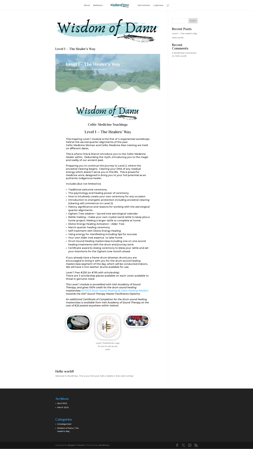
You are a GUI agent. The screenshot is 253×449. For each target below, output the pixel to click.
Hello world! (64, 371)
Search (193, 21)
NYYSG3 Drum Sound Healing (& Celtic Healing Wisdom (115, 290)
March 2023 (63, 407)
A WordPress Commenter (184, 53)
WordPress (103, 445)
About (87, 5)
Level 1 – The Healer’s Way (75, 49)
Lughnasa (158, 5)
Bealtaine (98, 5)
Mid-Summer (144, 5)
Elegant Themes (76, 445)
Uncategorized (64, 424)
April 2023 (62, 403)
